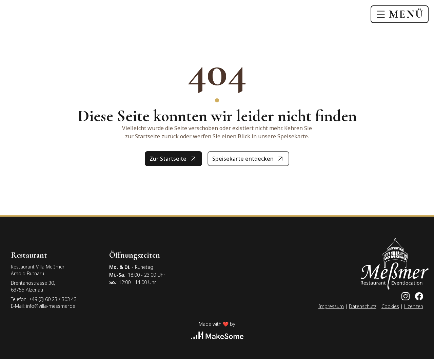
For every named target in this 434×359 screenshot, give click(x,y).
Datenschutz (362, 306)
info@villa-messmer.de (50, 306)
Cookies (390, 306)
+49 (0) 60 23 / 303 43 (53, 299)
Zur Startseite (168, 158)
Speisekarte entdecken (243, 158)
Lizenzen (413, 306)
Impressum (331, 306)
